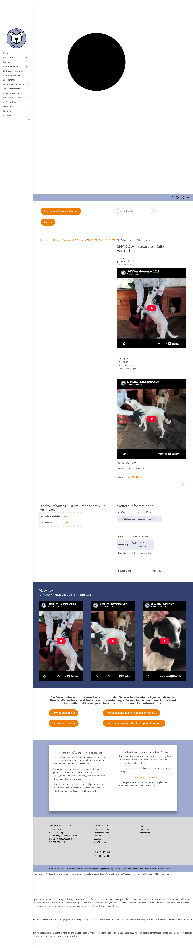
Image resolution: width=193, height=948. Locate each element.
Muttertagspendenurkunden (15, 84)
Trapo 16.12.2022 (107, 240)
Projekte (6, 62)
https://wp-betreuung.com (161, 869)
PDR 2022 (92, 240)
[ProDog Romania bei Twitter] (104, 856)
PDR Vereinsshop (101, 829)
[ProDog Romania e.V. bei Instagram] (100, 856)
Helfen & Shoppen (11, 102)
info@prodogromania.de (146, 777)
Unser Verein (9, 57)
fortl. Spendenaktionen (13, 71)
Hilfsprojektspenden (12, 75)
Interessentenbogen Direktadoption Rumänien (134, 723)
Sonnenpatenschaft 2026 (14, 89)
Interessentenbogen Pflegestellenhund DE (131, 713)
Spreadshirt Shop (101, 832)
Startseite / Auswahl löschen (61, 211)
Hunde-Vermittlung (11, 66)
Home (5, 53)
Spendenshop (9, 80)
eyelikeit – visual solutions (86, 869)
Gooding (97, 835)
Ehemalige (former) (62, 240)
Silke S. (65, 522)
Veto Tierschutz (100, 842)
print (184, 484)
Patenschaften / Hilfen (13, 98)
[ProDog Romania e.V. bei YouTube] (109, 856)
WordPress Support (119, 869)
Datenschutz (8, 116)
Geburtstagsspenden (12, 93)
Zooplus (97, 839)
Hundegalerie (45, 240)
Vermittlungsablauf (63, 713)
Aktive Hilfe (8, 107)
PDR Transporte (79, 240)
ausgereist (67, 516)
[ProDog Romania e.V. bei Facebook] (96, 856)
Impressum (8, 111)
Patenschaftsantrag (63, 723)
